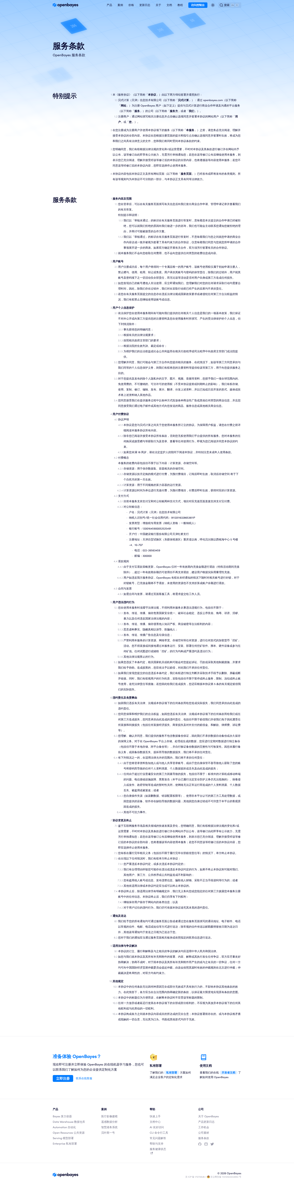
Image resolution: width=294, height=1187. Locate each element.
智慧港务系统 (109, 1127)
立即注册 (63, 1078)
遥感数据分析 (109, 1121)
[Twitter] (212, 1144)
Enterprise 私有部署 (65, 1143)
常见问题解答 (158, 1138)
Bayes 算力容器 (62, 1116)
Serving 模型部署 (63, 1138)
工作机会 (203, 1127)
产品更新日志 (206, 1121)
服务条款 (203, 1138)
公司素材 (203, 1132)
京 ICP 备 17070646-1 (196, 1177)
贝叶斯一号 (108, 1132)
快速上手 (155, 1116)
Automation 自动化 (64, 1127)
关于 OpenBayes (208, 1116)
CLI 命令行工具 (159, 1132)
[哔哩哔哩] (206, 1144)
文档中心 (155, 1121)
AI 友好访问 (157, 1127)
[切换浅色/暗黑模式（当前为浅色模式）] (213, 5)
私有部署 (171, 1072)
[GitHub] (199, 1144)
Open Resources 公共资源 (69, 1132)
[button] (109, 5)
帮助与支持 (156, 1143)
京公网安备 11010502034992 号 (225, 1177)
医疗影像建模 (109, 1116)
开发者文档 (228, 1072)
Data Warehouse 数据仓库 (69, 1121)
